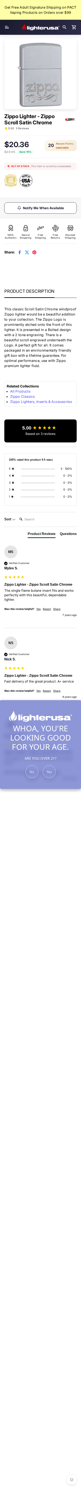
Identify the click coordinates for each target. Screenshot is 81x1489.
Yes (49, 772)
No (31, 772)
